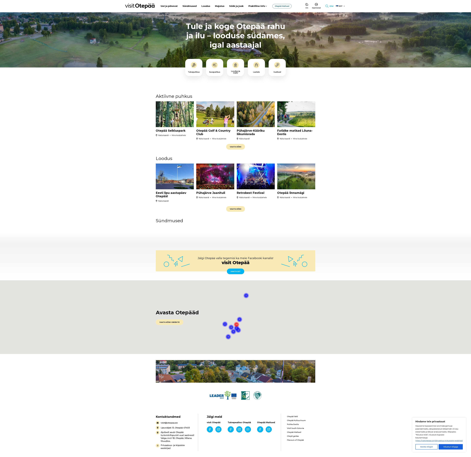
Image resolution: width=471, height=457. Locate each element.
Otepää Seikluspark (170, 130)
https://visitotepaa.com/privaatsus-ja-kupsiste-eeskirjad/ (439, 441)
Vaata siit (236, 271)
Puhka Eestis (293, 424)
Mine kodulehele (179, 135)
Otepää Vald (292, 416)
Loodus (206, 6)
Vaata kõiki (235, 147)
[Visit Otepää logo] (140, 6)
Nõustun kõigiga (450, 447)
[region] (439, 434)
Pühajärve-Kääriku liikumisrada (251, 132)
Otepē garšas (293, 436)
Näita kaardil (163, 135)
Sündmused (190, 6)
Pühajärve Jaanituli (210, 193)
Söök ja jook (236, 6)
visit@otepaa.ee (169, 423)
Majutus (219, 6)
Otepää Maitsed (282, 6)
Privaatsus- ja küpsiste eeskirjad (173, 446)
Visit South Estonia (295, 428)
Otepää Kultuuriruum (296, 420)
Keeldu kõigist (426, 447)
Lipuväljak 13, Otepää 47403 (175, 427)
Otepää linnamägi (290, 193)
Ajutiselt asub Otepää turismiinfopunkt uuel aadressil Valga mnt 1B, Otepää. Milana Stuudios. (177, 436)
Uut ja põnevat (169, 6)
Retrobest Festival (250, 193)
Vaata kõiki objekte (169, 322)
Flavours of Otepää (295, 440)
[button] (238, 330)
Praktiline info (257, 6)
